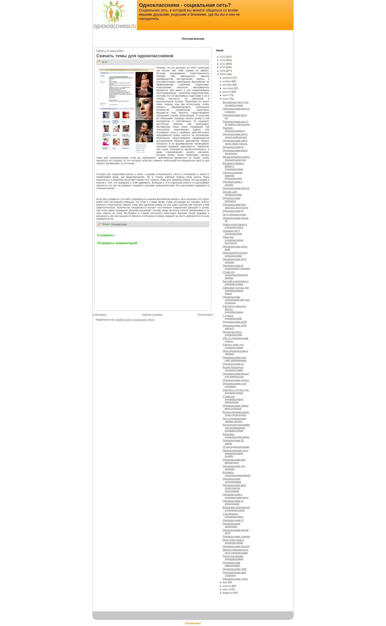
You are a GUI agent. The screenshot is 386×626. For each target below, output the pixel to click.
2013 (222, 56)
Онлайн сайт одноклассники (232, 193)
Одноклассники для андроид (234, 467)
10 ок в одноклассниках (236, 447)
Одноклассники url (233, 364)
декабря (227, 77)
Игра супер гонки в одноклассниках (233, 541)
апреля (227, 586)
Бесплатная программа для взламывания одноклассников (236, 427)
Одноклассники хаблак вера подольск (235, 407)
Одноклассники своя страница (234, 574)
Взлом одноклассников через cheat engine (236, 413)
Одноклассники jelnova (236, 380)
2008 (222, 74)
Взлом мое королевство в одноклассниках (236, 509)
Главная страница (152, 314)
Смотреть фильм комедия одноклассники (232, 175)
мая (225, 582)
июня (226, 98)
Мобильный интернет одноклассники (235, 254)
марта (226, 589)
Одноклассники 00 (233, 211)
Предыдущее (205, 314)
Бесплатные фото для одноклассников (235, 104)
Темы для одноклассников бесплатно (233, 240)
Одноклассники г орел (235, 579)
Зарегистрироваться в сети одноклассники (235, 551)
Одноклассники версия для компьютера (236, 375)
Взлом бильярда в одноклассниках (233, 369)
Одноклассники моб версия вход (234, 461)
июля (226, 95)
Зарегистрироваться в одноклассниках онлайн (235, 453)
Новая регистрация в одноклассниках (235, 226)
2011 (222, 63)
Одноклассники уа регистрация (233, 502)
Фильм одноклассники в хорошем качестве (236, 158)
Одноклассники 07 (233, 520)
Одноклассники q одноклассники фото (235, 496)
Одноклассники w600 (235, 322)
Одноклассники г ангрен (236, 536)
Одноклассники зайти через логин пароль (235, 142)
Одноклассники (119, 224)
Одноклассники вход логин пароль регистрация (234, 488)
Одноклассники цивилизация (231, 564)
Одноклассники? (193, 623)
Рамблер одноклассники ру (234, 129)
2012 (222, 60)
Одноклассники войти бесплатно (235, 152)
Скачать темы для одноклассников (134, 55)
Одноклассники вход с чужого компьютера (235, 135)
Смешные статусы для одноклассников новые (236, 290)
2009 (222, 71)
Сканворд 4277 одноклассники (232, 232)
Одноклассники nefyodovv (231, 199)
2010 (222, 67)
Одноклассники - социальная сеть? (185, 5)
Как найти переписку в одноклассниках (235, 283)
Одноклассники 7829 (234, 569)
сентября (228, 88)
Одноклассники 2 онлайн (232, 183)
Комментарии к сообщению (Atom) (135, 319)
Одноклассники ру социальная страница (236, 267)
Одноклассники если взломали (234, 385)
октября (227, 84)
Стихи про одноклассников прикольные (233, 399)
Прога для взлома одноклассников (233, 557)
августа (227, 91)
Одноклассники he (233, 147)
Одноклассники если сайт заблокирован (234, 359)
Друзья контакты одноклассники (232, 333)
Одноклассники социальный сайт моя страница (236, 300)
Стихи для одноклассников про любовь (235, 275)
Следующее (100, 314)
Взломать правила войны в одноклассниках (233, 166)
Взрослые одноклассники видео (236, 436)
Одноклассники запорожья (231, 525)
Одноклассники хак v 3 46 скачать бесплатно (236, 123)
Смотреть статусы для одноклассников (236, 391)
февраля (228, 592)
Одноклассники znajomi (236, 546)
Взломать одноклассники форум (236, 474)
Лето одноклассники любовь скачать (234, 420)
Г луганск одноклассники (232, 317)
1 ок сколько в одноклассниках (233, 515)
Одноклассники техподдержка (232, 480)
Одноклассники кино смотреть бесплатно (235, 206)
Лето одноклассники (234, 214)
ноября (227, 81)
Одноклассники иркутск (236, 188)
